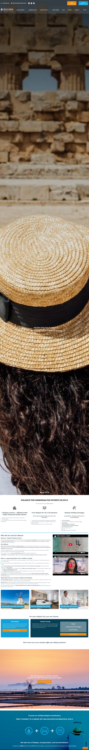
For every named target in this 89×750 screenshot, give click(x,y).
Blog (63, 10)
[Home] (7, 10)
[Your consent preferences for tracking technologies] (1, 562)
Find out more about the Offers (44, 681)
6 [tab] (48, 492)
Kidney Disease (55, 10)
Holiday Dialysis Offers (73, 634)
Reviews (70, 10)
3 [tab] (43, 492)
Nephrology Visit (33, 10)
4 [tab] (45, 492)
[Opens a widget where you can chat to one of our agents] (85, 748)
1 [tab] (40, 492)
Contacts (77, 10)
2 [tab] (42, 492)
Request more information (15, 630)
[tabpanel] (44, 247)
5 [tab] (46, 492)
